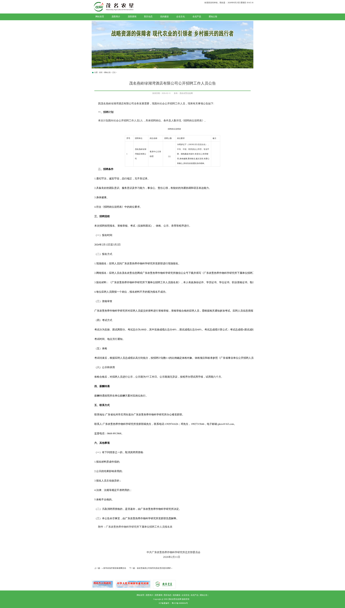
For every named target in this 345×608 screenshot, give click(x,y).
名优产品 (196, 16)
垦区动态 (148, 16)
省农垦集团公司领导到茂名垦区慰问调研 (154, 568)
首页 (100, 72)
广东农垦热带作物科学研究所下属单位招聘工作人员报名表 (139, 526)
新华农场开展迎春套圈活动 (114, 568)
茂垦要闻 (132, 16)
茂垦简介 (116, 16)
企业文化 (180, 16)
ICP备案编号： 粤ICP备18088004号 (173, 603)
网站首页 (99, 16)
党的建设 (164, 16)
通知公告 (213, 16)
